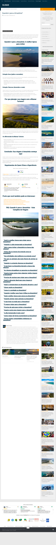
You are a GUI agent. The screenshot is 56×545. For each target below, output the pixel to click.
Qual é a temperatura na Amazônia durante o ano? (21, 284)
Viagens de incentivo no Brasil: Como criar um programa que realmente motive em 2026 (47, 401)
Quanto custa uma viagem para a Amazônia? (19, 310)
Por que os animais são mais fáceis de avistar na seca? (20, 259)
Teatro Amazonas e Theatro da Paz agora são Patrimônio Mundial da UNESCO (48, 151)
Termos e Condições (13, 530)
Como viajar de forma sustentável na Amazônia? (20, 316)
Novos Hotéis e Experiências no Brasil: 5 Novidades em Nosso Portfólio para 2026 (47, 126)
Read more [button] (23, 191)
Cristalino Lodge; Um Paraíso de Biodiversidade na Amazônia (12, 199)
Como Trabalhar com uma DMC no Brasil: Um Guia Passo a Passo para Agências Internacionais (48, 375)
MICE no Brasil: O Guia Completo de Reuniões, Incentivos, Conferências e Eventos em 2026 (48, 427)
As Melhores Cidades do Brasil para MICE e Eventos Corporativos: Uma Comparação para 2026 (48, 480)
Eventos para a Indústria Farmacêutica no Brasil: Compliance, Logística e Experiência (48, 324)
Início (2, 1)
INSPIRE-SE (44, 42)
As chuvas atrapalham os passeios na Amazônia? (20, 270)
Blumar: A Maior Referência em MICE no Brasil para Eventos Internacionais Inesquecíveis (16, 201)
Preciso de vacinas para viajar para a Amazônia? (20, 277)
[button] (37, 188)
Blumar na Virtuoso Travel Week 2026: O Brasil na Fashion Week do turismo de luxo (48, 101)
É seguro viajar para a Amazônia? (15, 304)
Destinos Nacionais (7, 1)
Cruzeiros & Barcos (24, 1)
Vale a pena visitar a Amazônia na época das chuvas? (18, 248)
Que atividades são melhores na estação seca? (20, 256)
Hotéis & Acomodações (15, 1)
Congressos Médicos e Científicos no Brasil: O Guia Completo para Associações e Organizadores (47, 336)
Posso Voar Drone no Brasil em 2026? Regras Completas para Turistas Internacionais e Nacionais (47, 362)
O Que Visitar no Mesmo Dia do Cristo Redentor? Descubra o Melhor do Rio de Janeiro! (47, 74)
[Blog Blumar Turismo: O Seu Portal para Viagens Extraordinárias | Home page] (5, 5)
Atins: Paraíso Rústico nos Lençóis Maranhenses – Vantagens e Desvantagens (47, 187)
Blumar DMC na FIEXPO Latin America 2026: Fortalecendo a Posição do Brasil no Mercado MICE (48, 311)
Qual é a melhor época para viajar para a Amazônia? (17, 241)
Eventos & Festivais (31, 1)
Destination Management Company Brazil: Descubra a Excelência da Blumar (15, 204)
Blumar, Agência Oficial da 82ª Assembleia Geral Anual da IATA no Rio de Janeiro (47, 298)
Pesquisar (43, 22)
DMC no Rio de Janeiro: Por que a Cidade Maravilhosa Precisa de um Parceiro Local (47, 454)
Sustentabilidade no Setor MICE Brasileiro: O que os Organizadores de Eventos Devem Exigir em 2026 (48, 388)
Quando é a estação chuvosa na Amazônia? (18, 263)
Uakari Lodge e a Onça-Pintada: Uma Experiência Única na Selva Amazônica (15, 200)
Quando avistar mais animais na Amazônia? (19, 299)
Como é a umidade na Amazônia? (15, 290)
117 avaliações (37, 515)
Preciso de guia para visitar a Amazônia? (18, 307)
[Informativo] (53, 9)
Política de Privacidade (5, 530)
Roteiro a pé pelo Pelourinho (46, 249)
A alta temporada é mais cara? (14, 313)
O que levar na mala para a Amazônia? (17, 301)
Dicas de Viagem (38, 1)
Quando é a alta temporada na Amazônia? (18, 244)
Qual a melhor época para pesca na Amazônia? (19, 296)
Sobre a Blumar (44, 1)
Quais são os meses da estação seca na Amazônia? (17, 252)
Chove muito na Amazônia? (13, 287)
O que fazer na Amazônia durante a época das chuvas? (19, 266)
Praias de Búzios (5, 356)
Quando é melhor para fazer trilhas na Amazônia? (20, 293)
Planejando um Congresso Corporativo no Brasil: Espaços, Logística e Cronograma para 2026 (47, 467)
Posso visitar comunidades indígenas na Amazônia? (17, 319)
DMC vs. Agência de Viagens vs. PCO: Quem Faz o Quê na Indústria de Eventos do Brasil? (47, 349)
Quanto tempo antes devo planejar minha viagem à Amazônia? (20, 273)
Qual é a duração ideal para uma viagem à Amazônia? (17, 281)
